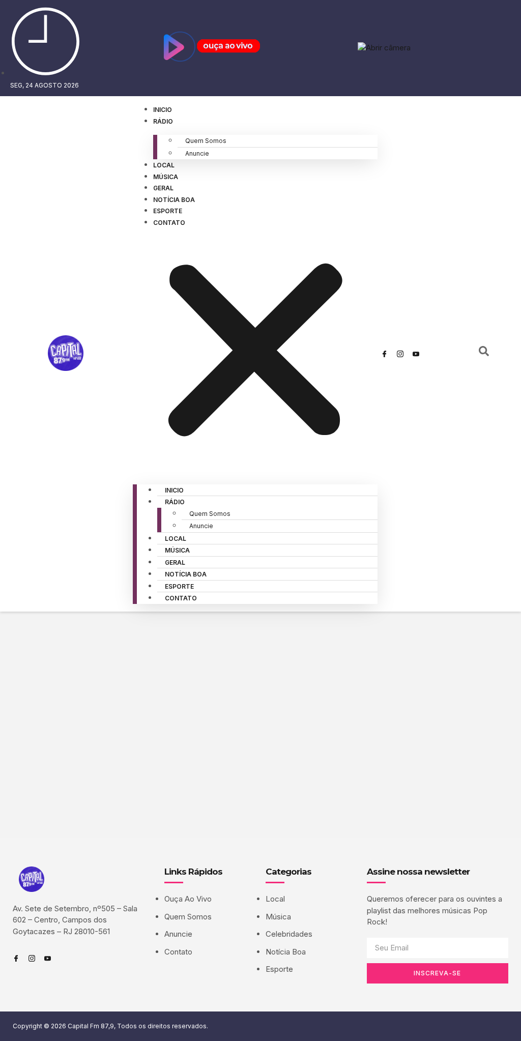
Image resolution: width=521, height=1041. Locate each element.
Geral (163, 188)
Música (165, 177)
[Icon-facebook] (384, 353)
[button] (255, 352)
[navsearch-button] (484, 353)
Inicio (162, 109)
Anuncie (197, 153)
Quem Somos (205, 140)
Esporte (167, 211)
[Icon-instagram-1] (400, 353)
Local (164, 165)
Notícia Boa (174, 200)
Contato (169, 222)
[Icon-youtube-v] (416, 353)
